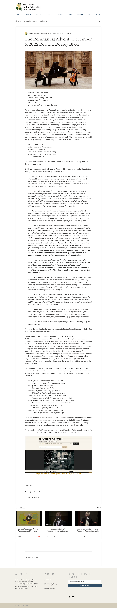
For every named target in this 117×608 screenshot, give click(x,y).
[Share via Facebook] (25, 492)
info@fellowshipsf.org (49, 588)
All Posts (18, 21)
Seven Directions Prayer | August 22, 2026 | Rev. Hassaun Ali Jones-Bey (28, 530)
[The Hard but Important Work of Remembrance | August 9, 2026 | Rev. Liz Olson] (88, 518)
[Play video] (58, 70)
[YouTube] (73, 596)
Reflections (43, 21)
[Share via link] (39, 492)
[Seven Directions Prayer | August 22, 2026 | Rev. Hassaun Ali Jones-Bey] (29, 518)
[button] (99, 21)
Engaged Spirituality (30, 21)
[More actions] (91, 33)
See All (99, 507)
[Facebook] (69, 596)
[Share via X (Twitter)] (30, 492)
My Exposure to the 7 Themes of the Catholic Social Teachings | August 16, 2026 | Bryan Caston (58, 530)
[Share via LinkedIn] (34, 492)
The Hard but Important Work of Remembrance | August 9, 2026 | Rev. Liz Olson (87, 530)
